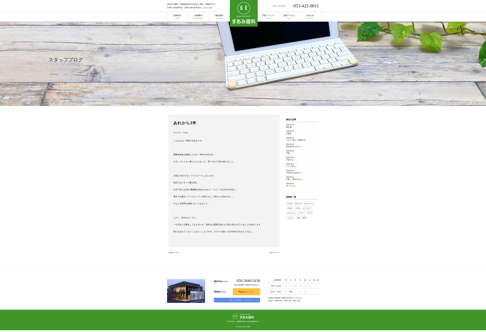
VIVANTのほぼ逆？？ (294, 173)
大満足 (288, 133)
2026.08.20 (290, 138)
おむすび (298, 203)
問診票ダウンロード (247, 292)
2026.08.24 (290, 125)
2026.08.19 (290, 151)
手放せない (290, 160)
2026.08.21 (290, 131)
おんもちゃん (308, 203)
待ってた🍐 (290, 186)
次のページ (273, 253)
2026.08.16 (290, 164)
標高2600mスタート (294, 147)
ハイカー (301, 213)
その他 (297, 208)
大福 (298, 218)
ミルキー (290, 218)
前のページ (174, 253)
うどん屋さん (291, 166)
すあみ (185, 133)
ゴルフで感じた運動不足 (296, 140)
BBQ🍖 (289, 127)
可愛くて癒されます (294, 179)
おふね (289, 203)
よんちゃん (291, 213)
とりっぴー (306, 208)
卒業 (288, 153)
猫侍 (304, 218)
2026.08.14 (290, 171)
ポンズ (309, 213)
